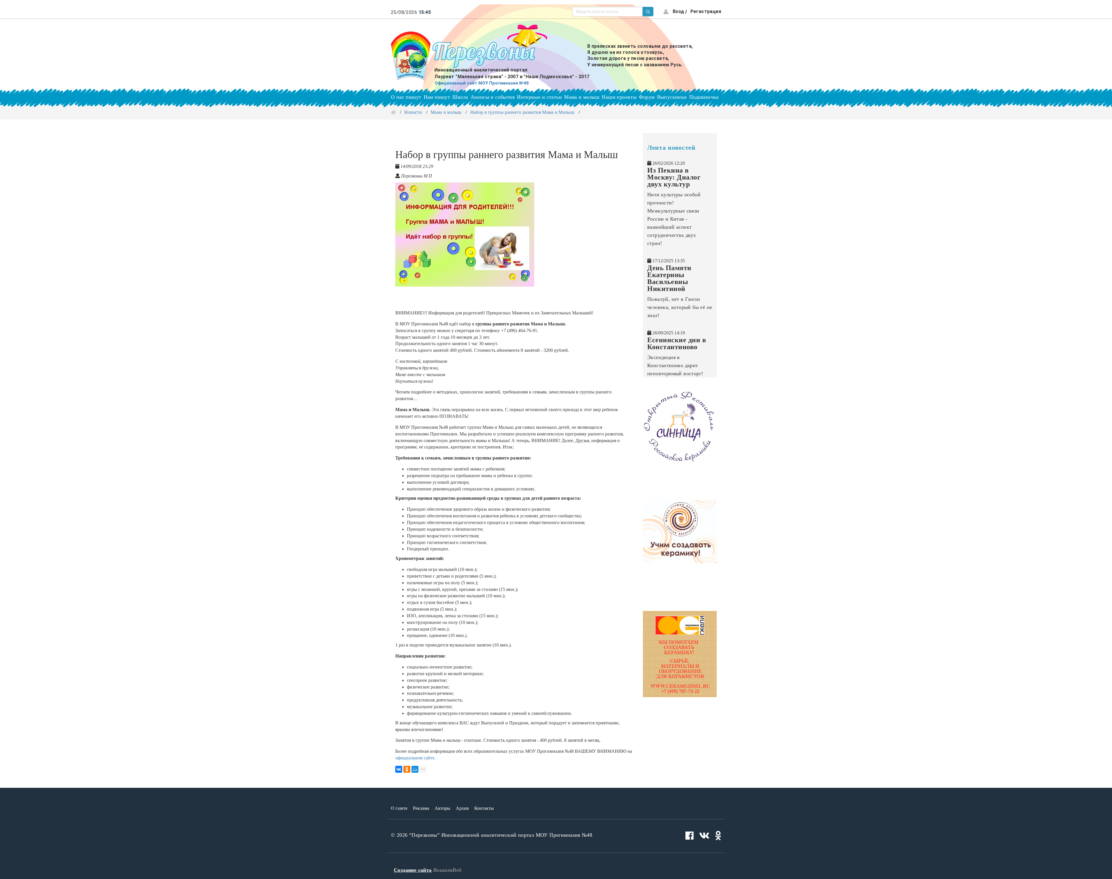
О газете (399, 808)
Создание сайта (413, 870)
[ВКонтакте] (398, 769)
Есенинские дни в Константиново (676, 343)
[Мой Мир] (414, 769)
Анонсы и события (493, 97)
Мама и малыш (581, 97)
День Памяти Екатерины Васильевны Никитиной (669, 278)
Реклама (421, 808)
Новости (413, 112)
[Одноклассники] (406, 769)
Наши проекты (619, 97)
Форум (646, 97)
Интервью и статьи (539, 97)
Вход (678, 11)
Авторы (442, 808)
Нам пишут (437, 97)
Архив (462, 808)
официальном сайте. (415, 757)
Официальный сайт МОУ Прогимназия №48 (482, 83)
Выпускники (672, 97)
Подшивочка (704, 97)
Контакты (484, 808)
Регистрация (705, 11)
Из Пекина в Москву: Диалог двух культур (674, 177)
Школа (460, 97)
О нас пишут (406, 97)
